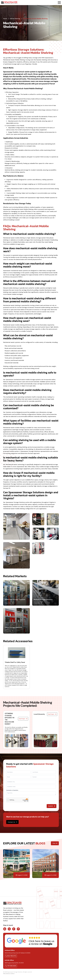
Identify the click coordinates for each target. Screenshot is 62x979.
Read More (10, 870)
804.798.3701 (11, 956)
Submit (50, 806)
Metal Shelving (15, 19)
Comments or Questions (12, 790)
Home (5, 19)
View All (54, 843)
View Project (22, 718)
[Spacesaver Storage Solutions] (9, 2)
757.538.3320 (11, 966)
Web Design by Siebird (8, 973)
